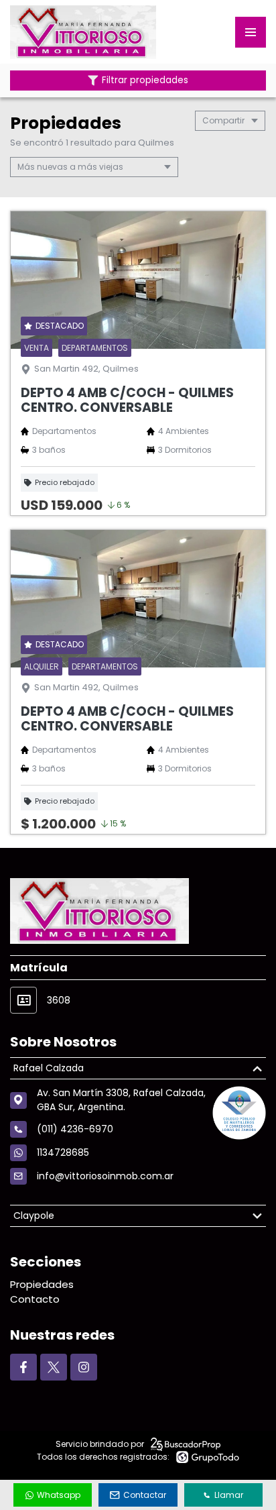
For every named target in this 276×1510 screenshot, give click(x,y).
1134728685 (63, 1152)
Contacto (35, 1299)
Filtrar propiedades (145, 80)
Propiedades (42, 1284)
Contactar (144, 1495)
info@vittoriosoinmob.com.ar (105, 1176)
